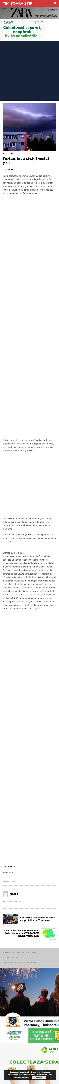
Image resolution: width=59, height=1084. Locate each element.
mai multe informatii (21, 1077)
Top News (13, 881)
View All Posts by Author (12, 902)
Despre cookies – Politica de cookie (19, 963)
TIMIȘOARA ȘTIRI (18, 3)
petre (10, 170)
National (6, 881)
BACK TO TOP (12, 957)
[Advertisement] (29, 70)
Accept (39, 1077)
